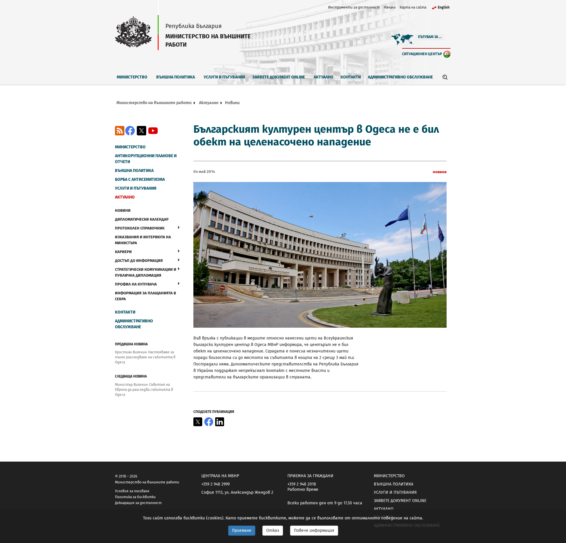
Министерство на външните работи (154, 102)
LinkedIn (219, 421)
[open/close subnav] (179, 227)
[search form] (445, 77)
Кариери (123, 252)
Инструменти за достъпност (354, 7)
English (444, 7)
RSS (119, 130)
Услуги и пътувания (224, 77)
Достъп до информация (139, 260)
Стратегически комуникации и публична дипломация (145, 272)
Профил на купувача (136, 284)
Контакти (350, 77)
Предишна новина (131, 344)
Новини (123, 210)
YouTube (153, 130)
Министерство (132, 77)
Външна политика (175, 77)
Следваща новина (131, 376)
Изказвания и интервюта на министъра (143, 240)
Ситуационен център (422, 54)
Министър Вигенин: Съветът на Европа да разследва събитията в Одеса (144, 390)
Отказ (272, 530)
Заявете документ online (278, 77)
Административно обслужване (400, 77)
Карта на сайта (413, 7)
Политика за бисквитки (135, 497)
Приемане (241, 530)
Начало (390, 7)
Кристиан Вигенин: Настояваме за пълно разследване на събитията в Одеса (145, 357)
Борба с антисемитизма (140, 179)
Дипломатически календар (142, 219)
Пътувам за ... (430, 37)
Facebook (130, 130)
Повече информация (314, 530)
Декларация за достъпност (138, 503)
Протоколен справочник (139, 228)
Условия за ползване (132, 491)
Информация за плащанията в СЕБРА (145, 296)
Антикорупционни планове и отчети (146, 158)
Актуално (323, 77)
